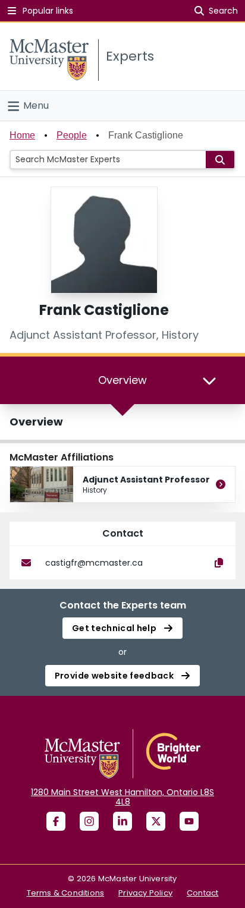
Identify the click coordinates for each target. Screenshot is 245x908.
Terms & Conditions (66, 892)
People (71, 135)
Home (22, 135)
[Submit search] (220, 159)
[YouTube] (189, 821)
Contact (202, 892)
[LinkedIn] (122, 821)
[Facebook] (55, 821)
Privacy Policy (145, 892)
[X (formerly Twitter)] (155, 821)
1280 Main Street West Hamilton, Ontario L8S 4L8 (122, 796)
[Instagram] (89, 821)
